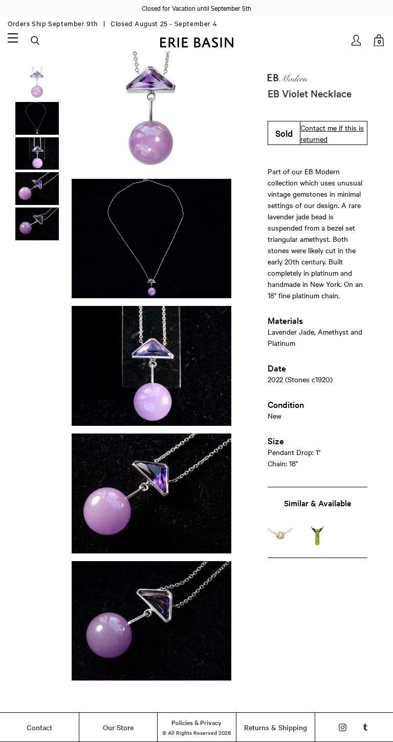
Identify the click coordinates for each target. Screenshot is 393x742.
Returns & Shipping (275, 727)
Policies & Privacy (196, 722)
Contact (39, 727)
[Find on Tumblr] (365, 727)
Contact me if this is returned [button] (332, 133)
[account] (357, 40)
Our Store (118, 727)
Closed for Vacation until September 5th (196, 7)
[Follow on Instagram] (342, 727)
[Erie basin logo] (196, 41)
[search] (36, 41)
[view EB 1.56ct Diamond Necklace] (280, 535)
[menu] (13, 37)
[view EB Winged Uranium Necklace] (317, 535)
